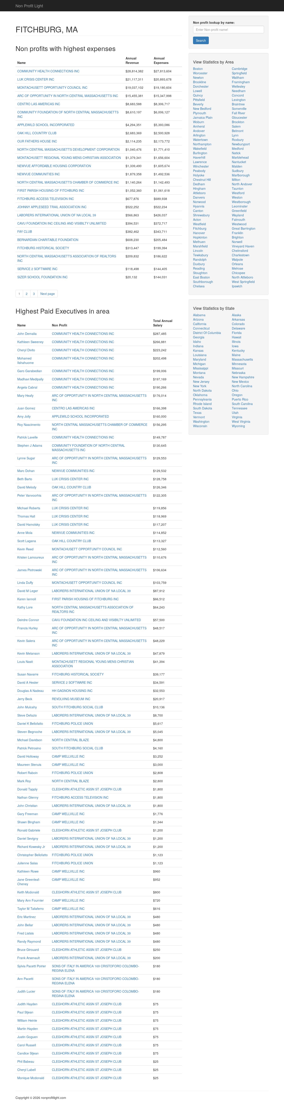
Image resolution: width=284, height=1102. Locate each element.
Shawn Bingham (28, 822)
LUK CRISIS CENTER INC (35, 79)
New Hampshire (243, 377)
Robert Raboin (27, 772)
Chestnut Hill (202, 179)
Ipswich (237, 286)
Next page (47, 293)
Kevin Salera (26, 640)
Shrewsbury (201, 215)
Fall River (238, 113)
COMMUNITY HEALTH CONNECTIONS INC (48, 71)
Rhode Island (202, 403)
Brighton (238, 237)
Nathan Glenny (27, 797)
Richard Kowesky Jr (31, 846)
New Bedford (202, 108)
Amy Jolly (24, 416)
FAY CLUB (24, 231)
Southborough (203, 281)
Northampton (202, 144)
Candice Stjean (28, 1053)
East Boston (201, 277)
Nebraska (238, 372)
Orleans (237, 264)
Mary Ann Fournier (30, 900)
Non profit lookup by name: (214, 22)
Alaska (236, 315)
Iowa (235, 346)
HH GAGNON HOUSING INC (72, 690)
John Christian (27, 805)
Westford (238, 193)
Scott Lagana (26, 541)
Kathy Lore (25, 607)
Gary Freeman (27, 814)
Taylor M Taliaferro (30, 908)
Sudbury (238, 170)
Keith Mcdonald (28, 892)
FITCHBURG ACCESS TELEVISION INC (45, 198)
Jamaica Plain (203, 117)
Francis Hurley (27, 628)
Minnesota (239, 363)
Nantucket (239, 162)
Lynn (235, 135)
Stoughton (200, 273)
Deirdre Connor (28, 620)
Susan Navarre (27, 674)
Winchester (201, 166)
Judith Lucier (26, 991)
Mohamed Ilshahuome (25, 360)
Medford (238, 148)
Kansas (198, 350)
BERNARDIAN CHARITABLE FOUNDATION (47, 239)
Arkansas (238, 319)
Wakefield (200, 148)
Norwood (199, 201)
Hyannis (198, 206)
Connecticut (201, 328)
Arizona (198, 319)
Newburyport (241, 144)
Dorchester (201, 86)
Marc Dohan (26, 470)
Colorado (238, 324)
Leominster (240, 206)
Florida (237, 332)
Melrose (237, 268)
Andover (199, 130)
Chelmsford (240, 250)
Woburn (198, 122)
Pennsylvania (202, 399)
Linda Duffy (25, 582)
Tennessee (239, 408)
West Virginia (241, 421)
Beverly (198, 104)
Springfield (239, 73)
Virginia (237, 417)
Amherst (199, 126)
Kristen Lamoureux (30, 557)
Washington (201, 421)
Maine (236, 355)
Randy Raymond (29, 941)
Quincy (198, 95)
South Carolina (242, 403)
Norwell (237, 241)
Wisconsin (200, 426)
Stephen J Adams (29, 445)
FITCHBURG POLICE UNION (72, 723)
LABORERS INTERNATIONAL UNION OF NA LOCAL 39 (56, 215)
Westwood (239, 224)
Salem (236, 126)
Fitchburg (199, 228)
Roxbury (238, 139)
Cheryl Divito (26, 350)
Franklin (237, 233)
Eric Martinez (26, 916)
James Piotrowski (29, 570)
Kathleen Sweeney (30, 342)
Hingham (199, 188)
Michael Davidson (29, 740)
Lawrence (200, 162)
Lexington (239, 99)
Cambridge (239, 68)
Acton (197, 219)
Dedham (199, 184)
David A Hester (27, 682)
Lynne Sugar (26, 458)
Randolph (200, 259)
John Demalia (27, 333)
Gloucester (239, 117)
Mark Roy (24, 781)
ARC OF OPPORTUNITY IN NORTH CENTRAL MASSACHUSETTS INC (67, 95)
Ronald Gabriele (28, 830)
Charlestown (240, 255)
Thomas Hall (26, 516)
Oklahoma (200, 395)
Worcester (200, 73)
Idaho (197, 341)
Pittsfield (199, 99)
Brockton (238, 122)
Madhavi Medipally (30, 379)
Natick (236, 153)
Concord (238, 95)
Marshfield (200, 246)
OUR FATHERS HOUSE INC (37, 141)
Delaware (238, 328)
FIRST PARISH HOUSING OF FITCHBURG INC (50, 190)
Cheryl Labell (26, 1069)
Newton (198, 77)
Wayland (238, 215)
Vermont (199, 417)
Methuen (199, 241)
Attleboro (199, 193)
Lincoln (198, 250)
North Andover (242, 184)
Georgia (198, 337)
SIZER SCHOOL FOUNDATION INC (42, 277)
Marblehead (240, 157)
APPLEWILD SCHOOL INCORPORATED (45, 124)
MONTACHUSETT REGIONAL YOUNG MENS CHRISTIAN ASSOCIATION (69, 157)
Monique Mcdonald (30, 1078)
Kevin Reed (25, 549)
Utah (235, 412)
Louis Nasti (25, 661)
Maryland (199, 359)
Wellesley (238, 86)
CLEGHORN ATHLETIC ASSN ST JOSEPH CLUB (86, 789)
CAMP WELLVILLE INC (68, 756)
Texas (197, 412)
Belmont (237, 130)
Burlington (200, 153)
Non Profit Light (29, 5)
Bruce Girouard (28, 949)
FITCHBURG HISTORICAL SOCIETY (43, 248)
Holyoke (198, 175)
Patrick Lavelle (27, 437)
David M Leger (27, 591)
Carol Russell (26, 1045)
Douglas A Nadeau (30, 690)
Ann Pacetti (25, 978)
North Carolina (242, 386)
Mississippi (200, 368)
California (199, 324)
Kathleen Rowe (28, 871)
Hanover (199, 233)
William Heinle (27, 1020)
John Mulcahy (27, 707)
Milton (236, 179)
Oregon (237, 395)
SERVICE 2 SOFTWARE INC (37, 269)
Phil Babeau (25, 1061)
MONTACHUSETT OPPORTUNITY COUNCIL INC (52, 87)
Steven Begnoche (29, 731)
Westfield (199, 224)
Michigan (199, 363)
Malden (237, 166)
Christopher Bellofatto (32, 855)
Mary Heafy (25, 395)
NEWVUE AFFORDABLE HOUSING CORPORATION (54, 166)
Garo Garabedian (29, 371)
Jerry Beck (24, 699)
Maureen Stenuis (29, 764)
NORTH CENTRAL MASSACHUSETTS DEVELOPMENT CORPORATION (68, 149)
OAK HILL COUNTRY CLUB (36, 133)
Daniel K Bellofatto (30, 723)
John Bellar (25, 925)
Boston (198, 68)
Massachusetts (242, 359)
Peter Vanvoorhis (29, 495)
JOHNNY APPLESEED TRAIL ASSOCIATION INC (52, 207)
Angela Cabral (27, 387)
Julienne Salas (27, 863)
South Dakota (202, 408)
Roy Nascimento (28, 424)
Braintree (238, 104)
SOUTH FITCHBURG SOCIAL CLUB (77, 707)
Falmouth (238, 219)
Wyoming (238, 426)
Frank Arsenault (28, 958)
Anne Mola (24, 532)
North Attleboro (242, 277)
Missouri (238, 368)
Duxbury (199, 264)
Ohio (235, 390)
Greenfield (239, 210)
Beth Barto (24, 479)
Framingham (241, 82)
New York (199, 386)
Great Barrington (243, 228)
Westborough (241, 201)
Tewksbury (200, 255)
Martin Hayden (27, 1028)
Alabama (199, 315)
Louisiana (200, 355)
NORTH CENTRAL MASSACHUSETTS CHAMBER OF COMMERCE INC (68, 182)
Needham (239, 91)
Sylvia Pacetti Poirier (31, 966)
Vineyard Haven (243, 246)
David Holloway (28, 756)
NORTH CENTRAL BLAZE (70, 740)
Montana (199, 372)
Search (201, 40)
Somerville (239, 108)
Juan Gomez (26, 408)
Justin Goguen (27, 1037)
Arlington (199, 135)
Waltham (238, 77)
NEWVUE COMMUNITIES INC (38, 174)
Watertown (200, 139)
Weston (237, 197)
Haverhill (199, 157)
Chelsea (199, 286)
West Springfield (243, 281)
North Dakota (202, 390)
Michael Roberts (28, 508)
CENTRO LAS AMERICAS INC (38, 104)
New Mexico (240, 381)
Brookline (199, 82)
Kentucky (238, 350)
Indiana (198, 346)
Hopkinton (200, 237)
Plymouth (199, 113)
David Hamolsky (28, 524)
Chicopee (238, 273)
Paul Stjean (25, 1012)
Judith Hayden (27, 1004)
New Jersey (201, 381)
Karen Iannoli (26, 599)
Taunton (237, 188)
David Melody (26, 487)
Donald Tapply (27, 789)
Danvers (199, 197)
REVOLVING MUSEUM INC (71, 699)
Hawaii (236, 337)
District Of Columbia (207, 332)
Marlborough (241, 175)
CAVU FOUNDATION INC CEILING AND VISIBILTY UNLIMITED (61, 223)
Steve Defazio (27, 715)
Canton (198, 210)
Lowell (197, 91)
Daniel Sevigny (27, 838)
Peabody (199, 170)
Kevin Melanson (28, 653)
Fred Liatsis (25, 933)
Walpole (237, 259)
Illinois (236, 341)
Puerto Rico (240, 399)
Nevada (198, 377)
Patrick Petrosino (29, 748)
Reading (199, 268)
